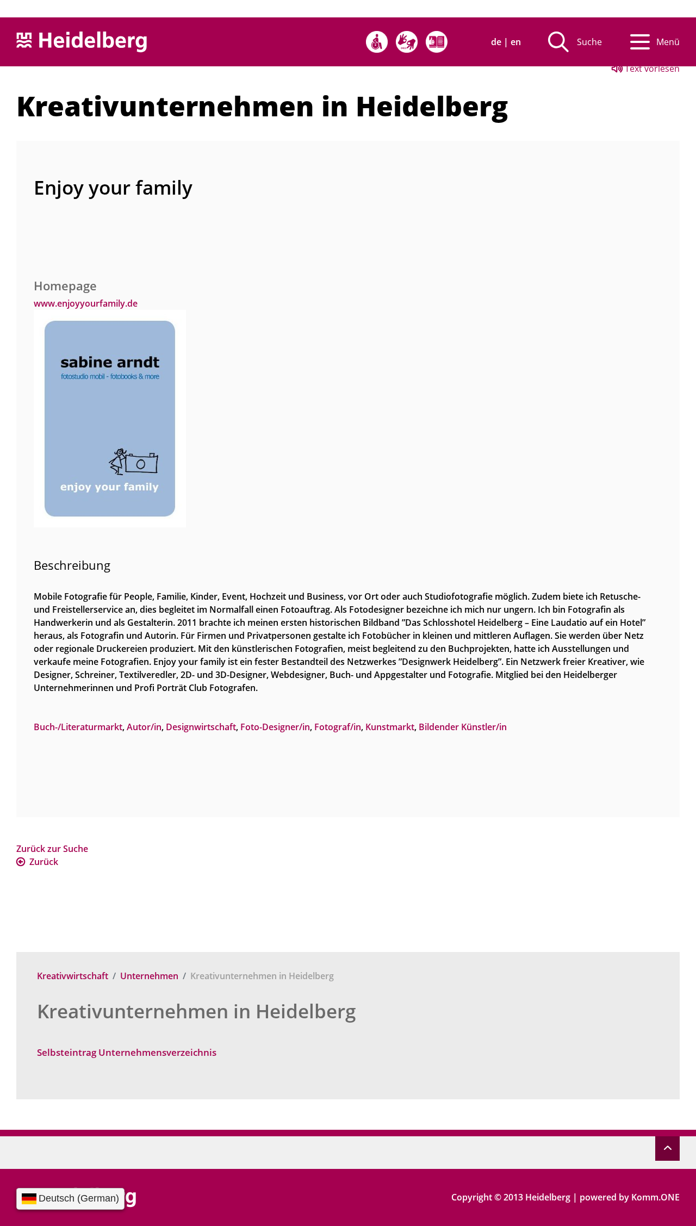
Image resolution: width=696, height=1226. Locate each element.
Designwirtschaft (201, 727)
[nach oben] (667, 1148)
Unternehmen (149, 976)
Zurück (43, 862)
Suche (589, 42)
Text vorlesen (651, 68)
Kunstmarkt (389, 727)
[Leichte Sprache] (437, 42)
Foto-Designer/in (275, 727)
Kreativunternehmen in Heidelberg (196, 1011)
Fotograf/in (337, 727)
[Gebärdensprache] (407, 42)
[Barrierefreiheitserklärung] (377, 42)
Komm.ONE (655, 1197)
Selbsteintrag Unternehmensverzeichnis (126, 1052)
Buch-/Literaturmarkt (78, 727)
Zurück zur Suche (52, 849)
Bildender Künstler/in (463, 727)
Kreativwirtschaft (72, 976)
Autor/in (144, 727)
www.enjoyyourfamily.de (86, 303)
